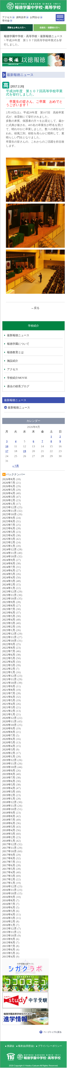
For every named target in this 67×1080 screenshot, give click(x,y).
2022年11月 (9, 637)
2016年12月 (9, 886)
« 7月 (15, 465)
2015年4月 (8, 956)
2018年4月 (8, 830)
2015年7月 (8, 946)
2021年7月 (8, 693)
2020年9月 (8, 728)
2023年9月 (8, 602)
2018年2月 (8, 837)
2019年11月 (9, 763)
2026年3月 (8, 496)
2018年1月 (8, 840)
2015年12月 (9, 928)
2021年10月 (9, 682)
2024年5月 (8, 574)
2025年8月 (8, 521)
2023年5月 (8, 616)
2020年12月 (9, 717)
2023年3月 (8, 623)
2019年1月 (8, 798)
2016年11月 (9, 889)
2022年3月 (8, 665)
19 (24, 451)
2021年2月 (8, 710)
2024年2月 (8, 584)
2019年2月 (8, 795)
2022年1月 (8, 672)
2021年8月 (8, 689)
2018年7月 (8, 819)
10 (6, 446)
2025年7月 (8, 524)
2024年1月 (8, 588)
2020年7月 (8, 735)
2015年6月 (8, 949)
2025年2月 (8, 542)
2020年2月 (8, 753)
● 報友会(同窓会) (25, 1046)
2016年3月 (8, 918)
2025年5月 (8, 531)
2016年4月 (8, 914)
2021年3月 (8, 707)
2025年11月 (9, 510)
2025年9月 (8, 517)
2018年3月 (8, 833)
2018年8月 (8, 816)
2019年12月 (9, 760)
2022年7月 (8, 651)
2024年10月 (9, 556)
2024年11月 (9, 552)
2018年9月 (8, 812)
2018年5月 (8, 826)
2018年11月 (9, 805)
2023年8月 (8, 605)
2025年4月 (8, 535)
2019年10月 (9, 767)
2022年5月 (8, 658)
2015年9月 (8, 939)
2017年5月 (8, 868)
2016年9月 (8, 896)
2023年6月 (8, 612)
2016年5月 (8, 910)
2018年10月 (9, 809)
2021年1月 (8, 714)
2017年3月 (8, 875)
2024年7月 (8, 566)
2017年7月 (8, 861)
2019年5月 (8, 784)
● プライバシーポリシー (49, 1046)
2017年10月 (9, 851)
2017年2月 (8, 879)
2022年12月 (9, 633)
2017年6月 (8, 865)
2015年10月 (9, 935)
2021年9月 (8, 686)
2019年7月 (8, 777)
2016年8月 (8, 900)
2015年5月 (8, 953)
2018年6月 (8, 823)
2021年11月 (9, 679)
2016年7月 (8, 903)
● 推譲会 (9, 1046)
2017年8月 (8, 858)
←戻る (35, 307)
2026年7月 (8, 482)
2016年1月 (8, 925)
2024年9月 (8, 559)
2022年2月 (8, 668)
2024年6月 (8, 570)
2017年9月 (8, 854)
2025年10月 (9, 514)
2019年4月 (8, 788)
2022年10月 (9, 640)
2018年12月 (9, 802)
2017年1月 (8, 882)
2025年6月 (8, 528)
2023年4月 (8, 619)
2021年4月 (8, 703)
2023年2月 (8, 626)
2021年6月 (8, 696)
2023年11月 (9, 595)
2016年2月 (8, 921)
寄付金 (5, 20)
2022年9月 (8, 644)
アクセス (7, 17)
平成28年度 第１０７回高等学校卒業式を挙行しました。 (34, 92)
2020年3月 (8, 749)
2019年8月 (8, 774)
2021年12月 (9, 675)
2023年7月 (8, 609)
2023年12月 (9, 591)
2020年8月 (8, 731)
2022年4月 (8, 661)
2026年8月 (8, 479)
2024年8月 (8, 563)
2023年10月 (9, 598)
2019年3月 (8, 791)
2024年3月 (8, 581)
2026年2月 (8, 500)
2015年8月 (8, 942)
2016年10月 (9, 893)
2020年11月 (9, 721)
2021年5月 (8, 700)
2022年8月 (8, 647)
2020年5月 (8, 742)
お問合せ (35, 17)
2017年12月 (9, 844)
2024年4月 (8, 577)
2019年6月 (8, 781)
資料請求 (21, 17)
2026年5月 (8, 489)
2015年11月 (9, 932)
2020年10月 (9, 724)
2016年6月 (8, 907)
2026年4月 (8, 493)
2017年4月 (8, 872)
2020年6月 (8, 738)
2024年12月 (9, 549)
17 (6, 451)
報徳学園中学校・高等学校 (20, 36)
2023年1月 (8, 630)
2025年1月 (8, 545)
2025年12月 (9, 507)
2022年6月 (8, 654)
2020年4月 (8, 746)
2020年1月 (8, 756)
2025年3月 (8, 538)
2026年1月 (8, 503)
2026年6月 (8, 486)
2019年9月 (8, 770)
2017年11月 (9, 847)
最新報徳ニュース (51, 36)
